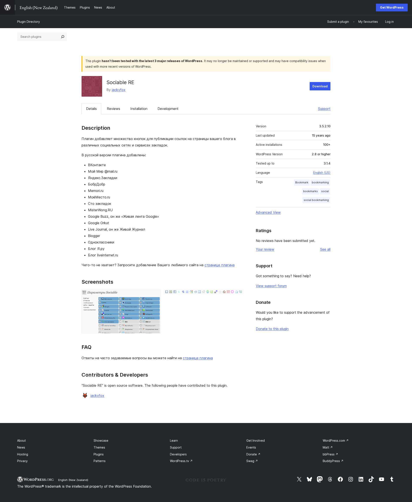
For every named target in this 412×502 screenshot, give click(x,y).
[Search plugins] (62, 36)
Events (251, 447)
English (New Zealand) (73, 480)
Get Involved (255, 440)
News (21, 447)
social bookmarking (316, 200)
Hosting (22, 454)
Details (91, 108)
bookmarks (310, 191)
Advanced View (268, 212)
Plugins (99, 454)
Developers (178, 454)
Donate (253, 454)
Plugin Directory (28, 21)
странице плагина (219, 265)
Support (324, 108)
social (325, 191)
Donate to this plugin (272, 329)
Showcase (101, 440)
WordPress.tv (181, 461)
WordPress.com (336, 440)
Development (168, 108)
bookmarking (320, 182)
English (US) (321, 172)
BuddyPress (333, 461)
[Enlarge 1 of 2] (155, 295)
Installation (138, 108)
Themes (99, 447)
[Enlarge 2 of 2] (237, 295)
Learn (174, 440)
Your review (265, 249)
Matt (328, 447)
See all (325, 249)
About (21, 440)
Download (320, 86)
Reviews (113, 108)
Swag (252, 461)
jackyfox (119, 90)
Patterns (100, 461)
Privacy (22, 461)
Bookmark (301, 182)
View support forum (271, 286)
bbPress (330, 454)
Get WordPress (392, 7)
